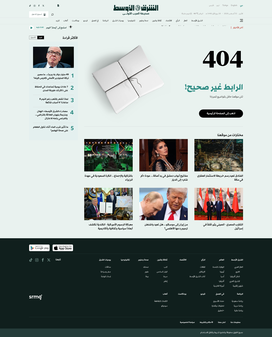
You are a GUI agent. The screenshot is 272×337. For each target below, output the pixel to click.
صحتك (146, 267)
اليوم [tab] (40, 37)
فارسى (211, 6)
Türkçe (225, 6)
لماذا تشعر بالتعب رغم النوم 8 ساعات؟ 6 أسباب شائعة (53, 100)
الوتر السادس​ (162, 272)
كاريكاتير (202, 272)
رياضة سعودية (237, 301)
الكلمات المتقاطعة (160, 301)
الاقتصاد (169, 21)
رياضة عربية (238, 306)
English (234, 6)
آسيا (222, 277)
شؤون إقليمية (238, 286)
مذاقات (108, 267)
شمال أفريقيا (235, 277)
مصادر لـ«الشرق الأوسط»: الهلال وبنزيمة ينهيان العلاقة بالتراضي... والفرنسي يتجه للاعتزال (51, 115)
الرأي (178, 21)
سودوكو (164, 306)
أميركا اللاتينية (218, 286)
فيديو (85, 21)
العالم (185, 21)
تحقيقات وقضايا (218, 306)
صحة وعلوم (143, 21)
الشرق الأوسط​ (197, 21)
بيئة (147, 277)
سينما (165, 277)
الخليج (238, 272)
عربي (241, 6)
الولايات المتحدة (218, 267)
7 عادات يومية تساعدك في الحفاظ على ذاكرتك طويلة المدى (51, 88)
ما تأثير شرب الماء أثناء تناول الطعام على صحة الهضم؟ (50, 128)
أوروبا (222, 272)
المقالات (202, 267)
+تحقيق (221, 311)
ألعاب (65, 21)
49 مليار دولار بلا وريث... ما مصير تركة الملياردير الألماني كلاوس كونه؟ (51, 76)
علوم (147, 272)
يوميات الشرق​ (118, 21)
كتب (165, 267)
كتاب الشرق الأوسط (197, 277)
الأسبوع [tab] (33, 37)
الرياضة (105, 21)
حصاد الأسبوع (218, 301)
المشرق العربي (235, 281)
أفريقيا (221, 281)
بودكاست (75, 21)
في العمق (95, 21)
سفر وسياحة (106, 272)
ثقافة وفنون (157, 21)
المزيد (58, 21)
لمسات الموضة (106, 277)
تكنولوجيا (131, 21)
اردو (218, 6)
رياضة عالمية (238, 311)
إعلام (165, 281)
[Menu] (241, 20)
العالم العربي (238, 267)
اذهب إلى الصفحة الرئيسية (221, 113)
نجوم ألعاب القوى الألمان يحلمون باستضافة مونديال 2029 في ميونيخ (194, 27)
